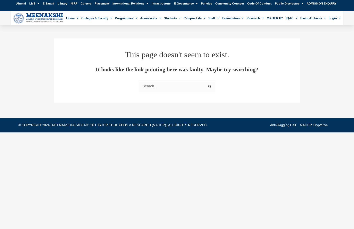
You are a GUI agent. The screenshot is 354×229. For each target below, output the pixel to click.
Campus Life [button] (193, 18)
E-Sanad (48, 3)
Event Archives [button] (311, 18)
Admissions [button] (148, 18)
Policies (206, 3)
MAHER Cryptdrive (314, 125)
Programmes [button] (124, 18)
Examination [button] (231, 18)
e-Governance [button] (184, 3)
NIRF (74, 3)
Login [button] (333, 18)
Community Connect (229, 3)
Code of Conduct (259, 3)
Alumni (21, 3)
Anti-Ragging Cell (283, 125)
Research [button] (253, 18)
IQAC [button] (290, 18)
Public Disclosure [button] (287, 3)
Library (62, 3)
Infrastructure (161, 3)
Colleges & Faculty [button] (94, 18)
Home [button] (70, 18)
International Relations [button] (128, 3)
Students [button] (170, 18)
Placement (102, 3)
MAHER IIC (275, 18)
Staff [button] (211, 18)
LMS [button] (32, 3)
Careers (86, 3)
